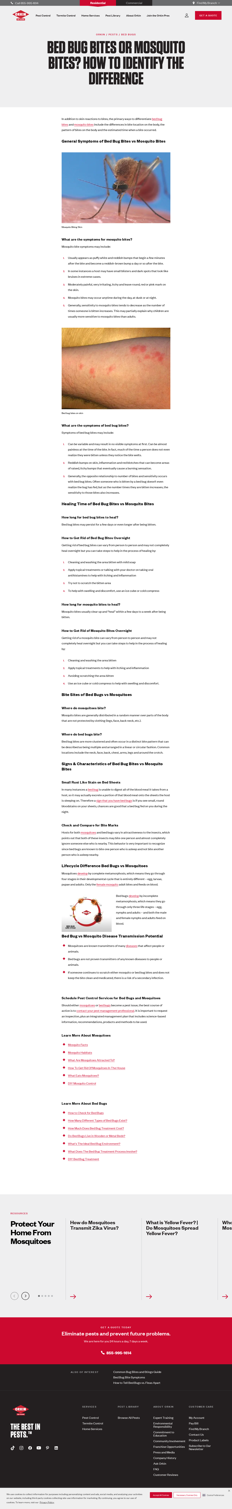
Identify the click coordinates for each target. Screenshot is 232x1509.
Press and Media (164, 1452)
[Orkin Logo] (21, 15)
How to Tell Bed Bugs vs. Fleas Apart (136, 1383)
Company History (164, 1458)
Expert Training (163, 1418)
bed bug (93, 789)
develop (82, 873)
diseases (131, 946)
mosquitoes (88, 832)
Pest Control (90, 1418)
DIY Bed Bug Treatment (83, 1159)
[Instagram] (21, 1448)
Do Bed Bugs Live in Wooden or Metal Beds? (96, 1136)
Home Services (92, 1429)
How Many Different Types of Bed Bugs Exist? (97, 1120)
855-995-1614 (118, 1352)
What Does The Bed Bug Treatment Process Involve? (102, 1151)
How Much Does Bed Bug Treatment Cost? (96, 1128)
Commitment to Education (163, 1433)
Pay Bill (193, 1423)
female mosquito (107, 884)
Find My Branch (199, 1429)
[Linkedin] (56, 1448)
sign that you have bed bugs (114, 800)
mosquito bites (84, 124)
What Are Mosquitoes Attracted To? (91, 1060)
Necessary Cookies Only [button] (187, 1495)
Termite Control (92, 1423)
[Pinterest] (47, 1448)
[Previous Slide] (14, 1296)
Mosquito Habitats (80, 1052)
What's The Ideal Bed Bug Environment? (94, 1143)
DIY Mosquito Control (82, 1083)
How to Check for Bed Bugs (86, 1113)
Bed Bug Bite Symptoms (129, 1377)
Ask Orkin (159, 1463)
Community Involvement (169, 1441)
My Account (196, 1418)
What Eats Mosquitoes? (83, 1075)
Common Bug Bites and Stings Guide (137, 1372)
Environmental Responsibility (163, 1424)
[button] (213, 1495)
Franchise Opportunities (169, 1446)
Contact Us (196, 1434)
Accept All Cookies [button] (161, 1495)
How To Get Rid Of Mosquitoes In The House (96, 1068)
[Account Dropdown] (186, 15)
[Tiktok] (13, 1448)
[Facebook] (30, 1448)
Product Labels (199, 1440)
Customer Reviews (165, 1475)
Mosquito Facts (78, 1045)
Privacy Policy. (47, 1502)
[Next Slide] (25, 1296)
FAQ (156, 1469)
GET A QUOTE (208, 15)
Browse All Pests (129, 1418)
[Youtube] (39, 1448)
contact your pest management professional (105, 1010)
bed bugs (105, 1005)
